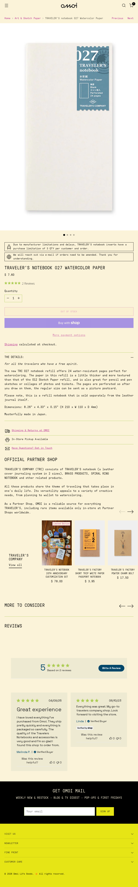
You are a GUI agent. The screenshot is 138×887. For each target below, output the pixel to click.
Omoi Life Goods (23, 874)
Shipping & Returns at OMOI (30, 430)
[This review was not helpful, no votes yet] (57, 762)
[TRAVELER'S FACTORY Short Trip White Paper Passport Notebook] (90, 542)
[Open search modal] (124, 5)
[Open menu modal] (6, 5)
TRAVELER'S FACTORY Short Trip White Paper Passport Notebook (89, 573)
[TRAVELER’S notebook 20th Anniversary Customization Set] (57, 542)
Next (130, 18)
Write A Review (111, 668)
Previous (117, 18)
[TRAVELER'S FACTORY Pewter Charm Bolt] (123, 542)
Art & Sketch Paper (28, 18)
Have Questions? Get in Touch (32, 448)
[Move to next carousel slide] (130, 512)
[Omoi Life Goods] (69, 5)
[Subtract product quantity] (8, 298)
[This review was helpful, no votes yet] (51, 762)
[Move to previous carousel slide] (122, 512)
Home (7, 18)
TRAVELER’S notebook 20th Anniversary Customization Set (56, 573)
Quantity (11, 291)
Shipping (11, 344)
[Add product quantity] (18, 298)
